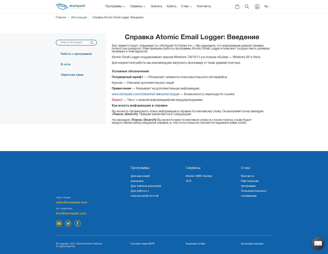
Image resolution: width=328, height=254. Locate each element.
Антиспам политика (252, 244)
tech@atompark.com (71, 213)
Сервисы (136, 6)
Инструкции (79, 17)
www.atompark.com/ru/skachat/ (133, 94)
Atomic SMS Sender (199, 176)
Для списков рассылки (146, 186)
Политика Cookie (195, 244)
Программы (113, 6)
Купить (172, 6)
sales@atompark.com (71, 202)
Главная (61, 17)
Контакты (204, 6)
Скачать (156, 6)
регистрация (170, 94)
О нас (185, 6)
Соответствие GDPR (143, 244)
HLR (188, 181)
